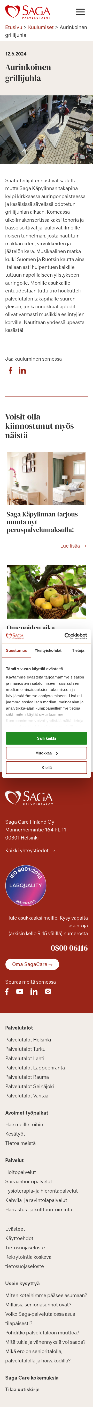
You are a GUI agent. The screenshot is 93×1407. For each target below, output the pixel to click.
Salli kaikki (46, 738)
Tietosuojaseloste (25, 1247)
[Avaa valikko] (80, 12)
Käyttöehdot (19, 1238)
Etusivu (13, 27)
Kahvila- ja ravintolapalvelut (36, 1200)
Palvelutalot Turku (25, 1049)
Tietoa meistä (20, 1143)
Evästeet (15, 1229)
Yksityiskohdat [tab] (48, 650)
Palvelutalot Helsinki (28, 1040)
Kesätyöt (15, 1134)
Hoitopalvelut (20, 1172)
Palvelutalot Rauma (27, 1077)
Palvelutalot (19, 1028)
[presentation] (46, 478)
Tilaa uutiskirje (22, 1389)
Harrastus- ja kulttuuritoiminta (38, 1209)
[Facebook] (10, 372)
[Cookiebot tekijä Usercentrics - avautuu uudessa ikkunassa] (65, 636)
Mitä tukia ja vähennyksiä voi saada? (45, 1342)
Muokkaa (43, 753)
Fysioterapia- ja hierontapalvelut (41, 1191)
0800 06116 (69, 948)
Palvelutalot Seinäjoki (29, 1086)
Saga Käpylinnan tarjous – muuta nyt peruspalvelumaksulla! (45, 522)
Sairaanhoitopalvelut (28, 1181)
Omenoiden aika (31, 628)
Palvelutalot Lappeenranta (35, 1068)
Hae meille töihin (24, 1124)
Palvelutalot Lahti (24, 1058)
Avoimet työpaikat (26, 1113)
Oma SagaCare (29, 964)
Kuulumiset (41, 27)
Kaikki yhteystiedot (27, 850)
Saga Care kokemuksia (32, 1378)
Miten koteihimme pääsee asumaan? (46, 1295)
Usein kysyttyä (22, 1283)
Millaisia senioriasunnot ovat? (38, 1304)
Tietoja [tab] (78, 650)
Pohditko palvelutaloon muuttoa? (42, 1332)
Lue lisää (70, 546)
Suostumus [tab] (16, 650)
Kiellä (47, 767)
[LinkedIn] (22, 372)
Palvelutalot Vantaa (26, 1096)
